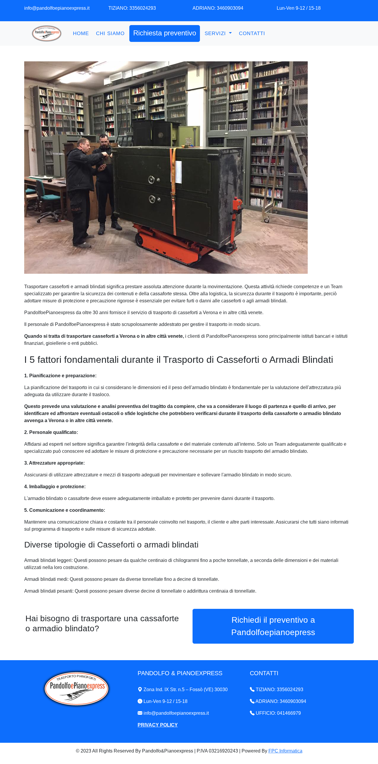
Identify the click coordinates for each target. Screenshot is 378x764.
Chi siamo (110, 33)
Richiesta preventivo (164, 33)
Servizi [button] (216, 33)
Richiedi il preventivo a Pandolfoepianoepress (273, 626)
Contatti (252, 33)
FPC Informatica (285, 750)
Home (81, 33)
